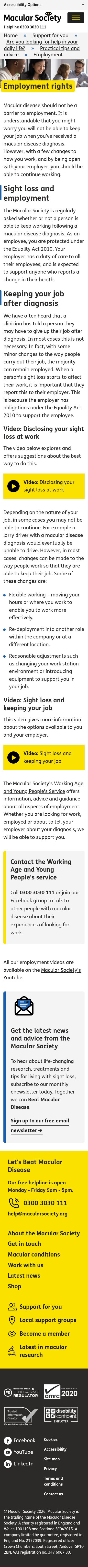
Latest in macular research (43, 1351)
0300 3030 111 (33, 27)
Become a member (45, 1333)
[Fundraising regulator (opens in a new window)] (24, 1391)
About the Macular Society (44, 1233)
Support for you (50, 36)
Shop (14, 1286)
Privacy (50, 1468)
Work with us (25, 1265)
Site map (52, 1459)
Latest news (24, 1275)
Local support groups (48, 1320)
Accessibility (55, 1449)
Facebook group (29, 901)
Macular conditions (34, 1254)
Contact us (53, 1494)
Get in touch (24, 1244)
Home (11, 36)
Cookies (51, 1439)
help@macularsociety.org (37, 1214)
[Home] (32, 21)
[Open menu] (75, 17)
